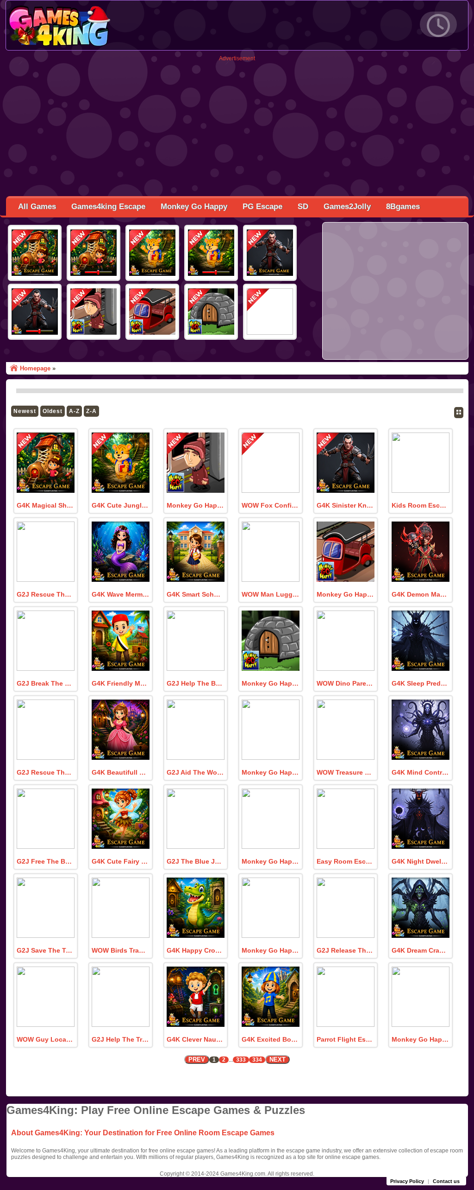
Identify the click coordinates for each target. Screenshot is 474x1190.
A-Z (74, 411)
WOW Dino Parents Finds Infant (345, 683)
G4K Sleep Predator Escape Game (420, 683)
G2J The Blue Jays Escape (195, 861)
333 (241, 1059)
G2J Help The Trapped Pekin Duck (120, 1039)
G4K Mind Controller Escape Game (420, 772)
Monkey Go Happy (194, 206)
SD (303, 206)
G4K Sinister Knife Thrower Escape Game (345, 505)
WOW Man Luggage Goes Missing (270, 594)
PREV (196, 1059)
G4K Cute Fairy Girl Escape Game (120, 861)
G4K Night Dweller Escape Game (420, 861)
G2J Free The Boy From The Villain (45, 861)
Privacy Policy (407, 1181)
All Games (37, 206)
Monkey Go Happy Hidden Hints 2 (345, 594)
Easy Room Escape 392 (345, 861)
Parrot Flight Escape (345, 1039)
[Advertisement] (237, 126)
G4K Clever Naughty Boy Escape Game (195, 1039)
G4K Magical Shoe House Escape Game (45, 505)
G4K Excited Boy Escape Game (270, 1039)
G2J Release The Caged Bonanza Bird (345, 950)
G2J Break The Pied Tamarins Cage (45, 683)
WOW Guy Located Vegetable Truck (45, 1039)
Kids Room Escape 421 (420, 505)
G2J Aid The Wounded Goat (195, 772)
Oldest (52, 411)
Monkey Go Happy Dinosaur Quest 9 (270, 950)
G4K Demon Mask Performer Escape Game (420, 594)
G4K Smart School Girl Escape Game (195, 594)
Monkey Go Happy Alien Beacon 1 (270, 772)
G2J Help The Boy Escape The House (195, 683)
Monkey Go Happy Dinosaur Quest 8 (420, 1039)
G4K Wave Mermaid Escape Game (120, 594)
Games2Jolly (347, 206)
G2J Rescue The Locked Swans (45, 594)
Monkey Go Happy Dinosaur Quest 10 (270, 861)
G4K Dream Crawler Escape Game (420, 950)
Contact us (446, 1181)
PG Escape (262, 206)
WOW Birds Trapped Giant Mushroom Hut (120, 950)
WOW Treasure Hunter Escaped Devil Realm (345, 772)
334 (257, 1059)
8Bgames (403, 206)
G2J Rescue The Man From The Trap (45, 772)
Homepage (35, 368)
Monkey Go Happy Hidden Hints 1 (270, 683)
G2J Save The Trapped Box (45, 950)
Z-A (91, 411)
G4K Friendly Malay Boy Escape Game (120, 683)
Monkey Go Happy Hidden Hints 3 (195, 505)
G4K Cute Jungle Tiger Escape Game (120, 505)
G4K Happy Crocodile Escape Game (195, 950)
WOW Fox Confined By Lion (270, 505)
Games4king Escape (108, 206)
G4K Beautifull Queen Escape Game (120, 772)
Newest (24, 411)
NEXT (277, 1059)
